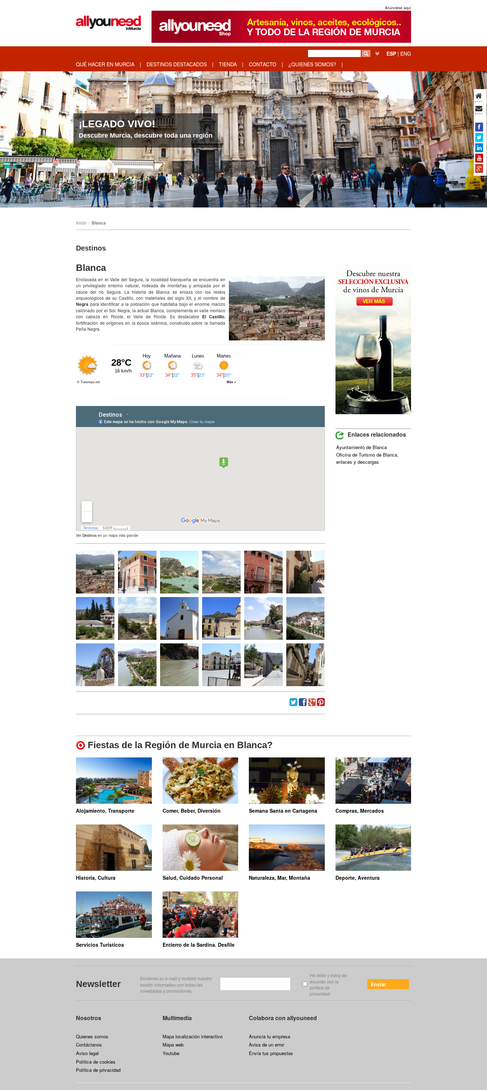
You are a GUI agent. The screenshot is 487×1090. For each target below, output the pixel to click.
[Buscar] (366, 53)
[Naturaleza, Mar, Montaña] (287, 847)
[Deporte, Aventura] (373, 847)
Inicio (81, 223)
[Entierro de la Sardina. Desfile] (201, 914)
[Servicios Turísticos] (114, 914)
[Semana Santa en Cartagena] (287, 780)
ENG (405, 53)
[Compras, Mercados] (373, 780)
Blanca (99, 223)
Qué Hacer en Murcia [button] (105, 64)
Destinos (89, 535)
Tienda (228, 64)
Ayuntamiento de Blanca (361, 447)
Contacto (262, 64)
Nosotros (88, 1018)
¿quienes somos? (312, 64)
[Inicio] (478, 96)
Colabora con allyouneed (283, 1018)
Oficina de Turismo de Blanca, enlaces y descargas (367, 458)
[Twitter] (479, 137)
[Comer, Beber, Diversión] (201, 780)
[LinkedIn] (479, 147)
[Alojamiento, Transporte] (114, 780)
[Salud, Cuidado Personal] (201, 847)
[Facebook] (479, 126)
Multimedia (177, 1018)
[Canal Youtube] (479, 157)
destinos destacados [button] (177, 64)
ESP (391, 53)
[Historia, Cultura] (114, 847)
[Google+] (479, 168)
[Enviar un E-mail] (478, 108)
